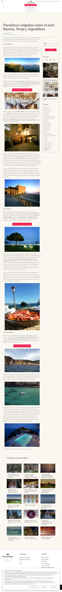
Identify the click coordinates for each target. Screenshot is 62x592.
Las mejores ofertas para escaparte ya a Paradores (47, 506)
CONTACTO (7, 560)
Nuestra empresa (44, 557)
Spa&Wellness (46, 137)
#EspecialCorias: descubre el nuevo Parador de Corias (13, 491)
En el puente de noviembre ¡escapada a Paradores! (14, 538)
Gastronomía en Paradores (48, 134)
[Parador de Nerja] (22, 239)
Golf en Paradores (47, 115)
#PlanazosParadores (47, 129)
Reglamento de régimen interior (47, 567)
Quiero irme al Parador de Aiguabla (22, 345)
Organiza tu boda (46, 127)
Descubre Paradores (30, 505)
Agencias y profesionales (24, 557)
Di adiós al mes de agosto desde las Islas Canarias (13, 476)
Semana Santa (46, 108)
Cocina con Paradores (47, 144)
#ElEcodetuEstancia (47, 148)
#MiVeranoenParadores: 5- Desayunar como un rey (14, 522)
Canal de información (45, 565)
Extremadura (46, 140)
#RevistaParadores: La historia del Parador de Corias (31, 491)
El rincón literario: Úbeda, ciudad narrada (31, 537)
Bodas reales (46, 121)
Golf (20, 561)
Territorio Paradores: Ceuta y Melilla (47, 537)
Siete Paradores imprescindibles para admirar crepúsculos (47, 476)
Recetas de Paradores (47, 125)
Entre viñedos (46, 114)
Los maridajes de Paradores (48, 142)
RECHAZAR (53, 586)
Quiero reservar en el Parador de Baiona (22, 89)
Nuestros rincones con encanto (8, 34)
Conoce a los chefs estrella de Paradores (50, 135)
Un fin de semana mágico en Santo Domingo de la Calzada (31, 476)
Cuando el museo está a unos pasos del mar (50, 99)
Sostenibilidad (46, 150)
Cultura (45, 138)
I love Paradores (16, 34)
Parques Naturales (47, 132)
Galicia (45, 131)
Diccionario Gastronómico (48, 147)
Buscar (45, 42)
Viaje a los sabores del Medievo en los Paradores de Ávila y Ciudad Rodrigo (50, 80)
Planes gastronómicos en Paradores (49, 116)
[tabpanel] (50, 81)
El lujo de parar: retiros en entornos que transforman (48, 491)
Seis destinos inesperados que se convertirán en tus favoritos (47, 522)
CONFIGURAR (33, 586)
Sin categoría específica (47, 145)
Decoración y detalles (47, 122)
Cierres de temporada (45, 563)
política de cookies (33, 583)
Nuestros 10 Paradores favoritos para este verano (14, 506)
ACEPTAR (43, 586)
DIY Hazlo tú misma (47, 124)
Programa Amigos (45, 559)
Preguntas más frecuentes (24, 559)
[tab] (47, 60)
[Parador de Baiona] (22, 65)
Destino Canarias (47, 106)
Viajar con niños (46, 119)
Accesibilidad (43, 561)
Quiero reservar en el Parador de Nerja (22, 224)
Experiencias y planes (47, 111)
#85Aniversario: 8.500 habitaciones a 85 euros (31, 521)
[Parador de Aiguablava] (22, 360)
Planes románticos (47, 128)
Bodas (20, 563)
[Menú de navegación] (2, 1)
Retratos (45, 141)
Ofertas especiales (47, 112)
